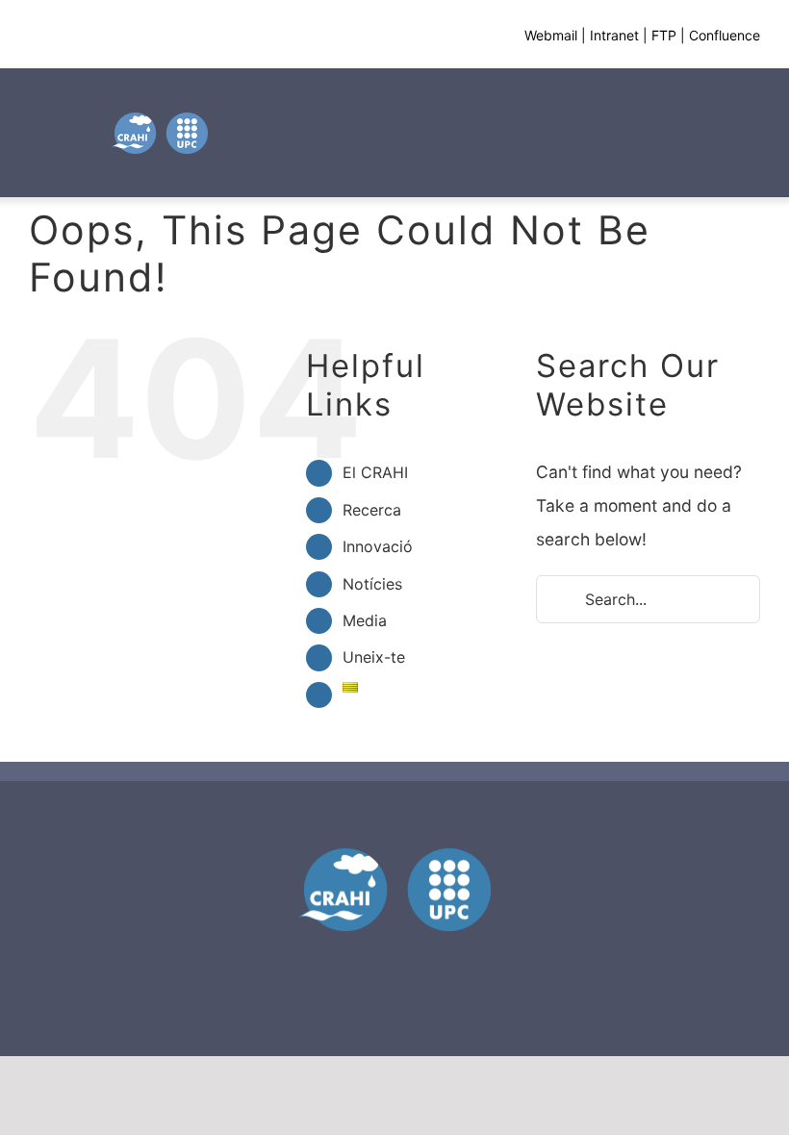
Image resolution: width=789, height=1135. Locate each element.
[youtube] (394, 960)
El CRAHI (375, 472)
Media (365, 620)
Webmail (550, 35)
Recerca (372, 509)
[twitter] (360, 960)
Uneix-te (374, 657)
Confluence (724, 35)
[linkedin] (429, 960)
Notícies (372, 583)
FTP (663, 35)
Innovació (378, 546)
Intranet (614, 35)
